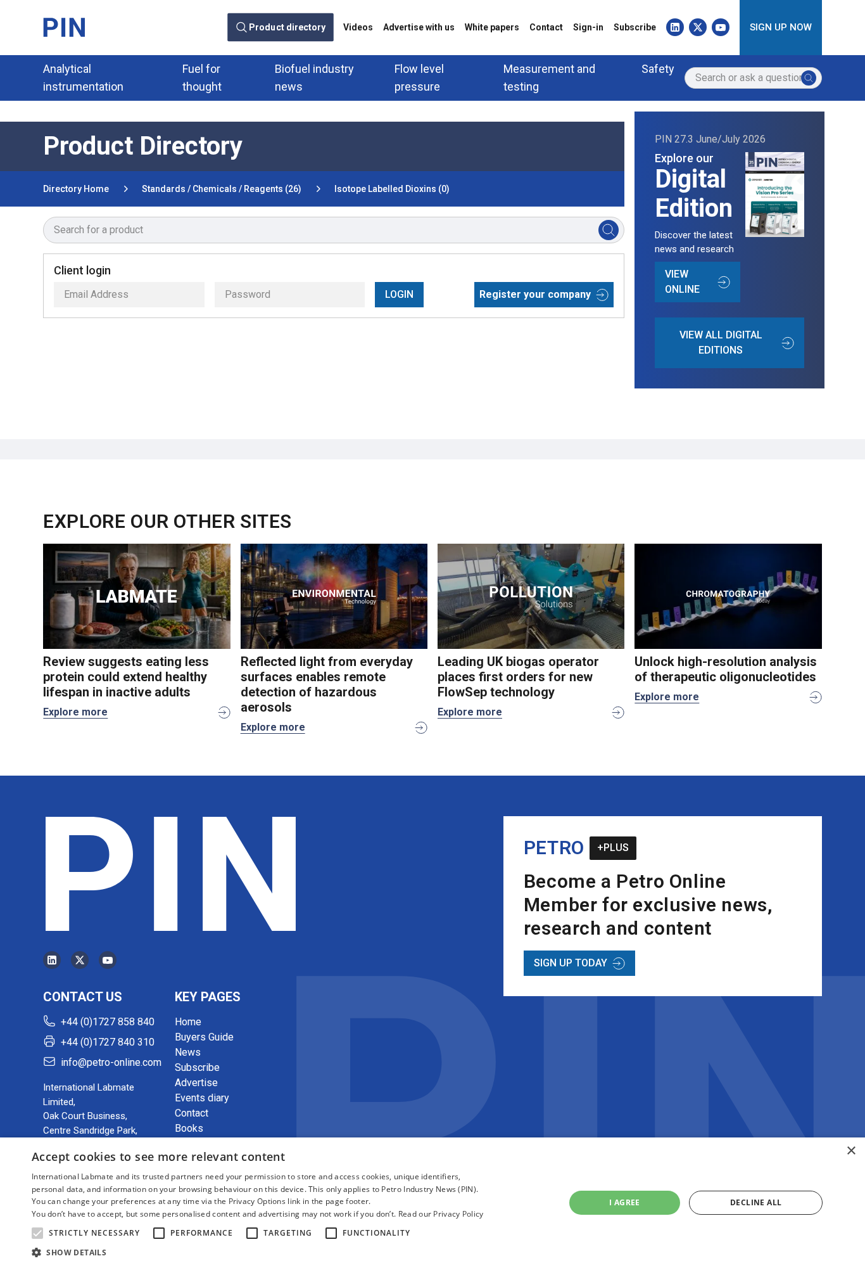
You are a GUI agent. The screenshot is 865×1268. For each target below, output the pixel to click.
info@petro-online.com (111, 1062)
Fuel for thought (202, 77)
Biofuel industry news (314, 77)
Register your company (535, 294)
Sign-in (588, 27)
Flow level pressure (419, 77)
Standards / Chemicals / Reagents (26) (221, 189)
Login (399, 294)
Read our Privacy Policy (441, 1213)
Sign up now (781, 27)
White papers (492, 27)
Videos (358, 27)
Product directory (287, 27)
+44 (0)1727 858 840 (108, 1022)
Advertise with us (419, 27)
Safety (657, 68)
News (188, 1052)
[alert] (432, 1202)
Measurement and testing (549, 77)
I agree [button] (624, 1202)
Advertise (196, 1083)
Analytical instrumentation (83, 77)
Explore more (75, 712)
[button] (37, 1233)
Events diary (202, 1098)
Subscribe (635, 27)
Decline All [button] (755, 1202)
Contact (546, 27)
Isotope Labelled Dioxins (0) (392, 189)
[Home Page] (64, 27)
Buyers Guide (204, 1037)
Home (188, 1022)
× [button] (851, 1151)
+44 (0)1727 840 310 (108, 1042)
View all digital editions (720, 342)
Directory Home (76, 189)
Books (189, 1128)
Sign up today (570, 963)
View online (682, 281)
